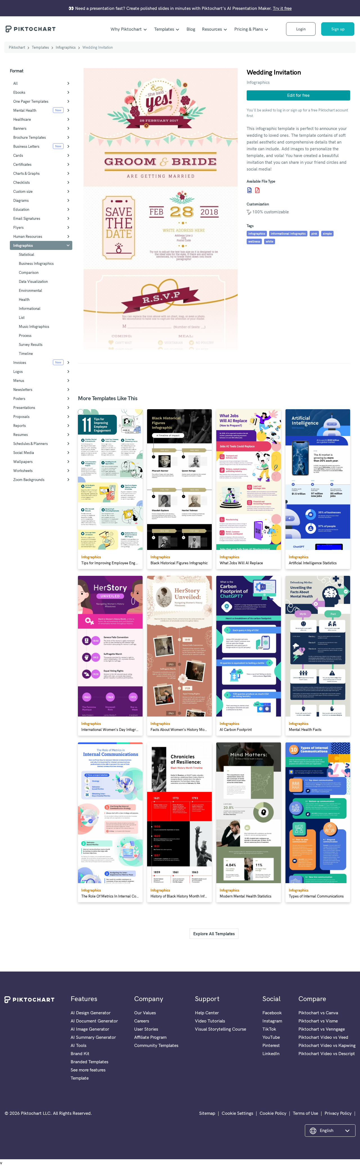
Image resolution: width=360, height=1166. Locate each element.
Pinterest (271, 1045)
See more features (88, 1070)
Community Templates (156, 1045)
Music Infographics (34, 326)
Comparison (29, 272)
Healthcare (22, 119)
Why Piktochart (126, 29)
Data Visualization (33, 281)
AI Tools (78, 1045)
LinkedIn (271, 1053)
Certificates (22, 164)
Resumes (20, 434)
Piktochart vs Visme (318, 1021)
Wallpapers (23, 461)
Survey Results (30, 344)
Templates (164, 29)
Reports (19, 425)
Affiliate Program (150, 1037)
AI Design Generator (91, 1012)
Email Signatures (26, 218)
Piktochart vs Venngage (321, 1029)
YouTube (271, 1037)
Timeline (26, 353)
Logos (18, 371)
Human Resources (27, 236)
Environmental (30, 290)
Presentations (24, 407)
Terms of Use (305, 1113)
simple (327, 234)
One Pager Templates (30, 101)
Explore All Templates (214, 933)
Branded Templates (89, 1061)
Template (80, 1078)
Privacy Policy (338, 1113)
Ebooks (19, 92)
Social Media (23, 452)
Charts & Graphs (26, 173)
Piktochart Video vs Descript (326, 1053)
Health (24, 299)
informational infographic (288, 234)
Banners (19, 128)
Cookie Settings (237, 1113)
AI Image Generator (90, 1029)
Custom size (23, 191)
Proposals (21, 416)
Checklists (21, 182)
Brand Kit (80, 1053)
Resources (212, 29)
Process (25, 335)
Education (21, 209)
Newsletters (22, 389)
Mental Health (24, 110)
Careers (141, 1021)
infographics (256, 234)
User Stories (146, 1029)
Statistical (26, 254)
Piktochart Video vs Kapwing (327, 1045)
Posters (19, 398)
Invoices (19, 362)
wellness (254, 241)
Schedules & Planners (30, 443)
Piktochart (17, 47)
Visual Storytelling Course (220, 1029)
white (269, 241)
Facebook (272, 1012)
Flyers (18, 227)
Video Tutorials (210, 1021)
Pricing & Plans (248, 29)
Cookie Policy (273, 1113)
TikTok (269, 1029)
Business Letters (26, 146)
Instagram (272, 1021)
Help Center (207, 1012)
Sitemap (207, 1113)
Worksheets (23, 470)
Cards (18, 155)
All (15, 83)
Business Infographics (36, 263)
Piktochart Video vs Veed (323, 1037)
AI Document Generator (94, 1021)
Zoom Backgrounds (28, 479)
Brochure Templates (29, 137)
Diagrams (21, 200)
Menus (18, 380)
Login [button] (301, 29)
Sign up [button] (338, 29)
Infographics (66, 47)
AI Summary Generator (93, 1037)
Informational (29, 308)
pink (314, 234)
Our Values (145, 1012)
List (21, 317)
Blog (190, 29)
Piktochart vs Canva (318, 1012)
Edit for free (298, 95)
